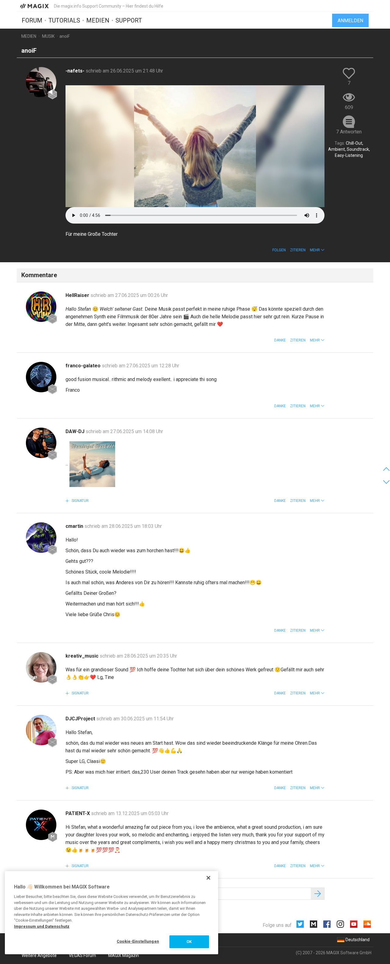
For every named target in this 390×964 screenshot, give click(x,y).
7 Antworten (349, 132)
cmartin (75, 526)
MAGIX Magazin (123, 955)
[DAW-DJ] (41, 443)
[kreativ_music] (41, 667)
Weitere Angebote (39, 955)
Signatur (80, 501)
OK (189, 941)
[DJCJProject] (41, 730)
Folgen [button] (279, 250)
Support (128, 20)
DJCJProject (81, 719)
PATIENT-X (78, 813)
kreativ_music (83, 656)
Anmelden (350, 20)
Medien (97, 20)
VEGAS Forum (82, 955)
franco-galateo (84, 366)
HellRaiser (78, 295)
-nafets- (76, 71)
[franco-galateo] (41, 377)
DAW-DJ (76, 431)
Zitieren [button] (298, 250)
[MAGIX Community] (35, 5)
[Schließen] (208, 878)
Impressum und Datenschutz (41, 926)
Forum (32, 20)
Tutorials (64, 20)
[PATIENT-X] (41, 825)
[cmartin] (41, 537)
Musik (48, 36)
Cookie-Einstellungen (138, 941)
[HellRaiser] (41, 306)
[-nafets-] (41, 82)
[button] (317, 250)
